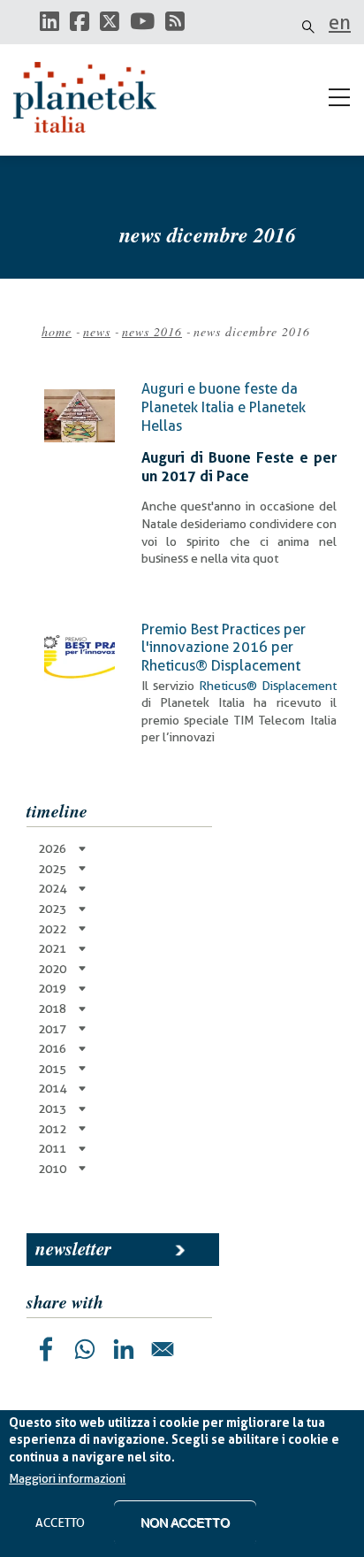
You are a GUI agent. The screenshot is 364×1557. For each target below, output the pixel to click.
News (96, 331)
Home (57, 331)
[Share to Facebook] (46, 1349)
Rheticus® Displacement (268, 686)
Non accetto (185, 1522)
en (340, 22)
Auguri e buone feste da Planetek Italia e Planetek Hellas (223, 406)
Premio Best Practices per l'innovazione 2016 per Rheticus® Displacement (223, 647)
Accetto (60, 1522)
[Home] (92, 97)
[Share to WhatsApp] (84, 1349)
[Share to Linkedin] (123, 1349)
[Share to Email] (162, 1349)
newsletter (73, 1248)
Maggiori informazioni (67, 1478)
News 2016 (152, 331)
